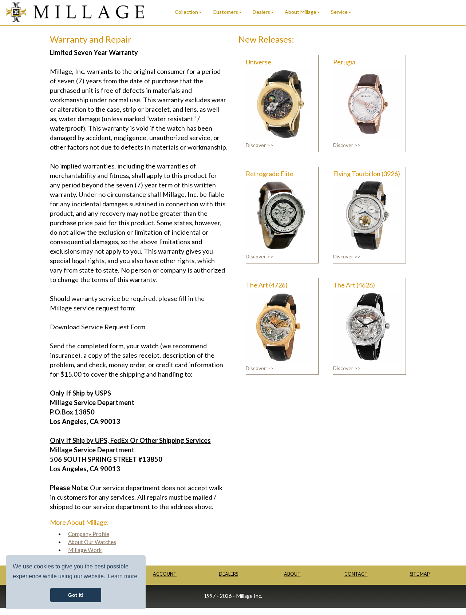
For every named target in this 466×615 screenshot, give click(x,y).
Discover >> (259, 145)
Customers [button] (225, 12)
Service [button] (339, 12)
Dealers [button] (261, 12)
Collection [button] (186, 12)
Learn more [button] (122, 576)
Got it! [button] (76, 595)
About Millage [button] (300, 12)
